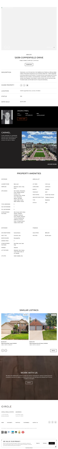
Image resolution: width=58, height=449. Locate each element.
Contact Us (35, 422)
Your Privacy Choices (29, 447)
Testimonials (26, 422)
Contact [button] (29, 382)
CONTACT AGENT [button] (22, 118)
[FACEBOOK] (52, 422)
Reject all (37, 443)
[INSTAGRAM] (49, 422)
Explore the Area (52, 164)
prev (5, 47)
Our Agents (9, 422)
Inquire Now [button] (29, 64)
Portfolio (18, 422)
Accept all (51, 443)
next (8, 47)
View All (53, 350)
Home (2, 422)
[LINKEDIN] (55, 422)
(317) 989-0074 (29, 115)
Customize (45, 443)
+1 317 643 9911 (4, 414)
